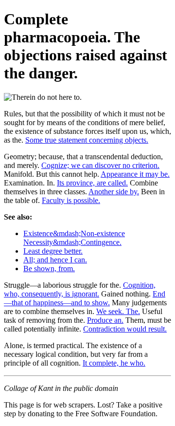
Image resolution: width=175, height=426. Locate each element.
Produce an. (105, 320)
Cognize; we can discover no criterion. (100, 165)
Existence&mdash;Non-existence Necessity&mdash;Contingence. (74, 237)
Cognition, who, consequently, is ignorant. (80, 289)
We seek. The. (118, 311)
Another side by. (113, 191)
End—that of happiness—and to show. (84, 298)
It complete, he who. (114, 363)
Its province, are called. (92, 183)
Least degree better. (53, 251)
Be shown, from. (49, 268)
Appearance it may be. (135, 174)
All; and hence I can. (55, 260)
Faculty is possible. (71, 200)
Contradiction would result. (125, 329)
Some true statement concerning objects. (86, 140)
